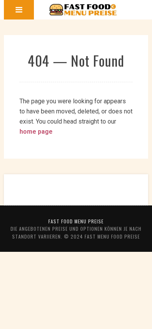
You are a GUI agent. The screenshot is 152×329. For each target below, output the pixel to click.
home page (36, 131)
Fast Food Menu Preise (76, 221)
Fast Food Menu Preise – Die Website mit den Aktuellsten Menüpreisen (83, 9)
